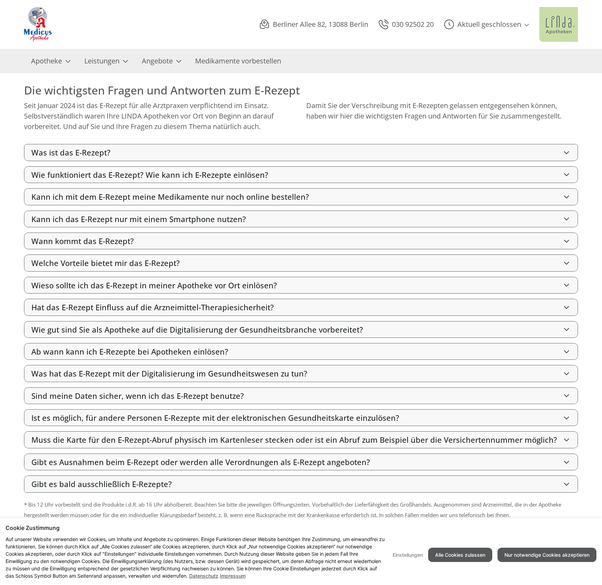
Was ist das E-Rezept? (70, 152)
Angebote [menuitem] (157, 61)
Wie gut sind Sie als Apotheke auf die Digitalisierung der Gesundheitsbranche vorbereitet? (197, 329)
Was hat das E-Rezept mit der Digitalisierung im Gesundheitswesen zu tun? (169, 373)
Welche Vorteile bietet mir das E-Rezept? (105, 263)
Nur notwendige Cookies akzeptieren (546, 555)
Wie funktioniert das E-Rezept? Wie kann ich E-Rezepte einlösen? (149, 174)
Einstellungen (408, 555)
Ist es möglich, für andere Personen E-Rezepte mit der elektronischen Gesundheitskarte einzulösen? (215, 417)
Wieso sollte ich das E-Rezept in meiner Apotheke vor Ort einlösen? (154, 285)
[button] (486, 24)
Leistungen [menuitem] (101, 61)
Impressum (233, 576)
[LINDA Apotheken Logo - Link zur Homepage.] (558, 24)
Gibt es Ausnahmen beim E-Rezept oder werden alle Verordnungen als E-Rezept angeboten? (200, 462)
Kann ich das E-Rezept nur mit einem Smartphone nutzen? (138, 219)
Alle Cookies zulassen (460, 555)
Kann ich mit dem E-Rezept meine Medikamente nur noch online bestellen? (170, 196)
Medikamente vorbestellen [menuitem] (238, 61)
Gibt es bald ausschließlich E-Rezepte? (101, 484)
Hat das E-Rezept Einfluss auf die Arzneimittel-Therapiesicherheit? (152, 307)
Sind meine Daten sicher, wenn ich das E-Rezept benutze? (137, 395)
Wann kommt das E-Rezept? (82, 241)
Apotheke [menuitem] (46, 61)
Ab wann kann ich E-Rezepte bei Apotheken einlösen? (129, 351)
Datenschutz (203, 576)
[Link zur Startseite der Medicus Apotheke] (39, 24)
